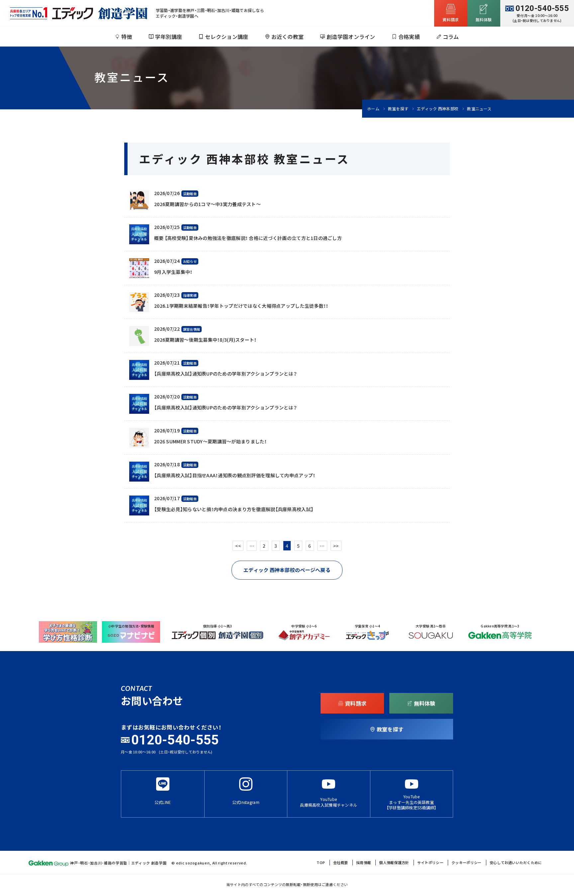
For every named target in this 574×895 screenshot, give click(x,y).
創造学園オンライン (351, 37)
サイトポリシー (430, 862)
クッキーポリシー (466, 862)
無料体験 (424, 703)
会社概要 (340, 862)
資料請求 (450, 20)
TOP (321, 862)
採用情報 (363, 862)
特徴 (126, 37)
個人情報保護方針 (394, 862)
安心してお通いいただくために (516, 862)
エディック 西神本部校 (437, 109)
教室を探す (398, 109)
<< (238, 545)
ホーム (373, 109)
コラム (451, 37)
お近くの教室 (287, 37)
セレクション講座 (226, 37)
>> (336, 545)
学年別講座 (168, 37)
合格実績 (409, 37)
